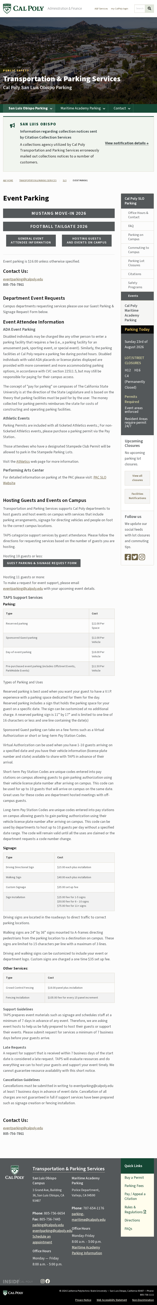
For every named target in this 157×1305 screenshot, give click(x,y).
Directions (132, 1220)
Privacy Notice (83, 1300)
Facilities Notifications (137, 496)
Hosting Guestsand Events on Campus (87, 240)
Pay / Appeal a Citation (135, 1196)
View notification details (127, 143)
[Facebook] (128, 558)
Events (133, 296)
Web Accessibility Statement (112, 1300)
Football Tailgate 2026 (59, 226)
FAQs (128, 1228)
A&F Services (101, 8)
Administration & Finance (65, 8)
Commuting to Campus (138, 250)
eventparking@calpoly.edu (23, 279)
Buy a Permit (134, 1177)
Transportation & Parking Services (62, 78)
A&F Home (8, 180)
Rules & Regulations (133, 1210)
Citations (134, 274)
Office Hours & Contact (138, 215)
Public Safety (16, 71)
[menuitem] (29, 108)
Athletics (23, 461)
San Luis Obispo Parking (28, 108)
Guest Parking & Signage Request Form (42, 563)
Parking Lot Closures (136, 263)
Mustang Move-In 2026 (58, 213)
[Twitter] (135, 558)
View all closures (137, 478)
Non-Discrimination (143, 1300)
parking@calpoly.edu (48, 1225)
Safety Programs (135, 285)
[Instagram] (142, 558)
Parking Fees (134, 1185)
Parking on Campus (135, 237)
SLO (65, 180)
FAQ (131, 226)
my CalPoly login (119, 8)
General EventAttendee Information (31, 240)
